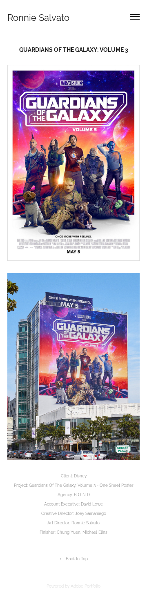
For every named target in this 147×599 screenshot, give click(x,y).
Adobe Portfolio (85, 585)
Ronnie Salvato (38, 17)
